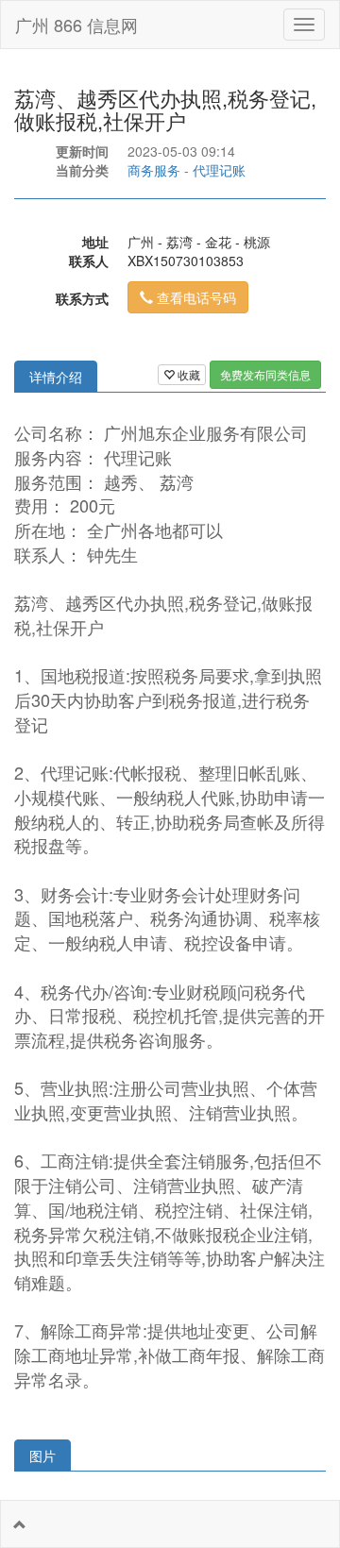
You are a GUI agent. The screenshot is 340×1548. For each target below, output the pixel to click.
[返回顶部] (20, 1524)
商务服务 (154, 169)
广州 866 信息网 (76, 24)
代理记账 (219, 169)
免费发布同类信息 (265, 374)
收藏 (187, 374)
